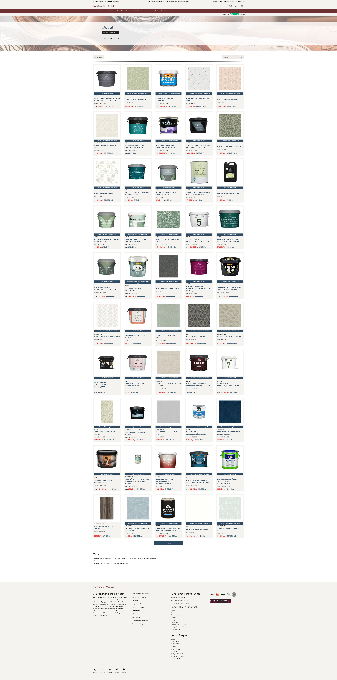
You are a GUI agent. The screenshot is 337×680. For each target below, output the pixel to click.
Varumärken (227, 1)
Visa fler (168, 543)
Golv (106, 11)
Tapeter (100, 11)
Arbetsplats (138, 11)
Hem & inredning (163, 11)
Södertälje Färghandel (112, 1)
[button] (230, 6)
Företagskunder (218, 1)
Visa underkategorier (111, 38)
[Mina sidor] (236, 6)
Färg (94, 11)
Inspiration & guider (238, 1)
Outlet (172, 11)
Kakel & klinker (114, 11)
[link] (107, 86)
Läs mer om (109, 33)
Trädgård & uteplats (150, 11)
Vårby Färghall (99, 1)
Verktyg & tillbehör (127, 11)
